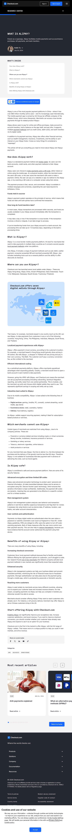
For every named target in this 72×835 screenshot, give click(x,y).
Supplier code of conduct (46, 798)
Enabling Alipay (13, 615)
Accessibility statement (46, 801)
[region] (36, 820)
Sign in (44, 4)
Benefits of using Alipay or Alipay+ (20, 87)
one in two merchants (29, 560)
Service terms (12, 798)
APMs (9, 652)
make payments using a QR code (38, 171)
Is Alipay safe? (14, 83)
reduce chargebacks (46, 527)
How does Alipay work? (16, 66)
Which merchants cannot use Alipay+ (21, 79)
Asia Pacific (16, 652)
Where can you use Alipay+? (18, 74)
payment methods (20, 130)
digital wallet (43, 162)
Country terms (12, 801)
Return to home (56, 724)
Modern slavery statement (47, 794)
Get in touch (56, 4)
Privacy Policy (54, 820)
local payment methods (16, 246)
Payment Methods (25, 652)
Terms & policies (13, 794)
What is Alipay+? (14, 70)
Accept (35, 830)
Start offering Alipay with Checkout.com (21, 90)
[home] (11, 3)
